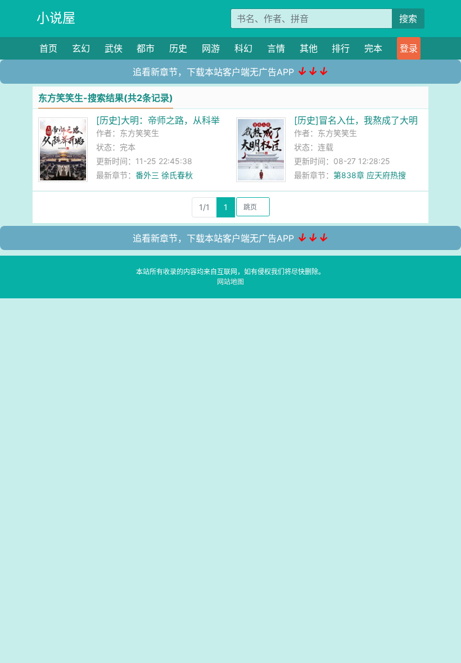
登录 (409, 48)
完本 (373, 48)
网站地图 (230, 282)
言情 (276, 48)
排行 (341, 48)
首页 (48, 48)
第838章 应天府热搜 (369, 175)
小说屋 (56, 18)
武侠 (114, 48)
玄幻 (81, 48)
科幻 (243, 48)
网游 (211, 48)
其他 (309, 48)
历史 (178, 48)
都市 (146, 48)
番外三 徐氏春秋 (164, 175)
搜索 (408, 18)
